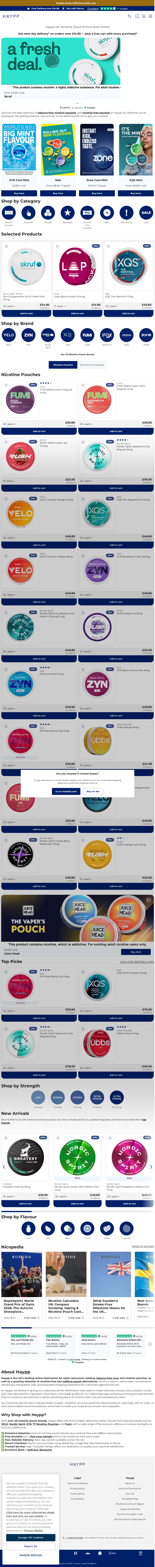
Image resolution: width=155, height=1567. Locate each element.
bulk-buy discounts (39, 1439)
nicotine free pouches (96, 112)
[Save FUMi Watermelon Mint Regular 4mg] (82, 383)
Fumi (68, 1414)
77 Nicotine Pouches (46, 1414)
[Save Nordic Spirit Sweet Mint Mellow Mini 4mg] (53, 1128)
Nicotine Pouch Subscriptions (128, 1519)
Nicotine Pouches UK (128, 1488)
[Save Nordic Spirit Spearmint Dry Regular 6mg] (82, 439)
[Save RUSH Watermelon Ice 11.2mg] (6, 439)
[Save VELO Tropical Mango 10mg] (6, 495)
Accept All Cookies (30, 1537)
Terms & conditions (76, 1483)
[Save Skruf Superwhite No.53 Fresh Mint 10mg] (6, 244)
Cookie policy (76, 1493)
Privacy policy (76, 1488)
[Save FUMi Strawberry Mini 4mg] (6, 777)
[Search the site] (127, 16)
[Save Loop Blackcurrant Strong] (56, 244)
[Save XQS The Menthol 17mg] (107, 244)
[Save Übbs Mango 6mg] (82, 721)
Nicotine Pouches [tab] (62, 362)
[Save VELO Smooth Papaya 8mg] (6, 552)
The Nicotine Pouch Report (128, 1504)
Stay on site (91, 791)
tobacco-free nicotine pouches (57, 112)
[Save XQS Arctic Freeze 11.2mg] (82, 964)
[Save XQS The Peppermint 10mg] (82, 495)
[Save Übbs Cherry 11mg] (82, 1020)
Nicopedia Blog (128, 1498)
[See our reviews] (106, 8)
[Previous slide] (4, 1157)
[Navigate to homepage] (76, 1462)
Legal (76, 1478)
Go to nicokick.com (65, 791)
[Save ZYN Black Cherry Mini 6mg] (82, 664)
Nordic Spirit (17, 1414)
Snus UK (128, 1493)
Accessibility (76, 1498)
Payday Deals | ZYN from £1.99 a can (75, 3)
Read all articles (141, 1236)
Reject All (30, 1546)
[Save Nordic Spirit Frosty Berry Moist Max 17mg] (6, 833)
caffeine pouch (72, 1371)
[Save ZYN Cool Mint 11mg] (6, 664)
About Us (128, 1483)
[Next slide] (149, 1157)
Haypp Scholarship (128, 1509)
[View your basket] (141, 16)
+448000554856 (73, 1537)
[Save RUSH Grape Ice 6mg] (82, 608)
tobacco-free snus (107, 1368)
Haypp (128, 1478)
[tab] (16, 1201)
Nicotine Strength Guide (128, 1514)
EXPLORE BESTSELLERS (135, 953)
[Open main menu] (148, 16)
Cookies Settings (31, 1555)
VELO (4, 1414)
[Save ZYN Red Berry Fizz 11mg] (6, 721)
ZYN (29, 1414)
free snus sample (41, 1426)
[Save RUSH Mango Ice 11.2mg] (82, 833)
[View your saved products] (135, 16)
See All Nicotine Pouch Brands (76, 352)
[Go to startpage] (13, 16)
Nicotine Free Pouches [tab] (91, 362)
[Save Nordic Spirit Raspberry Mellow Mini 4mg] (104, 1128)
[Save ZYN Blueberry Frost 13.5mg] (82, 552)
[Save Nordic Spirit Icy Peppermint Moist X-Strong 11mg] (6, 608)
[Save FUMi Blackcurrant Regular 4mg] (6, 383)
